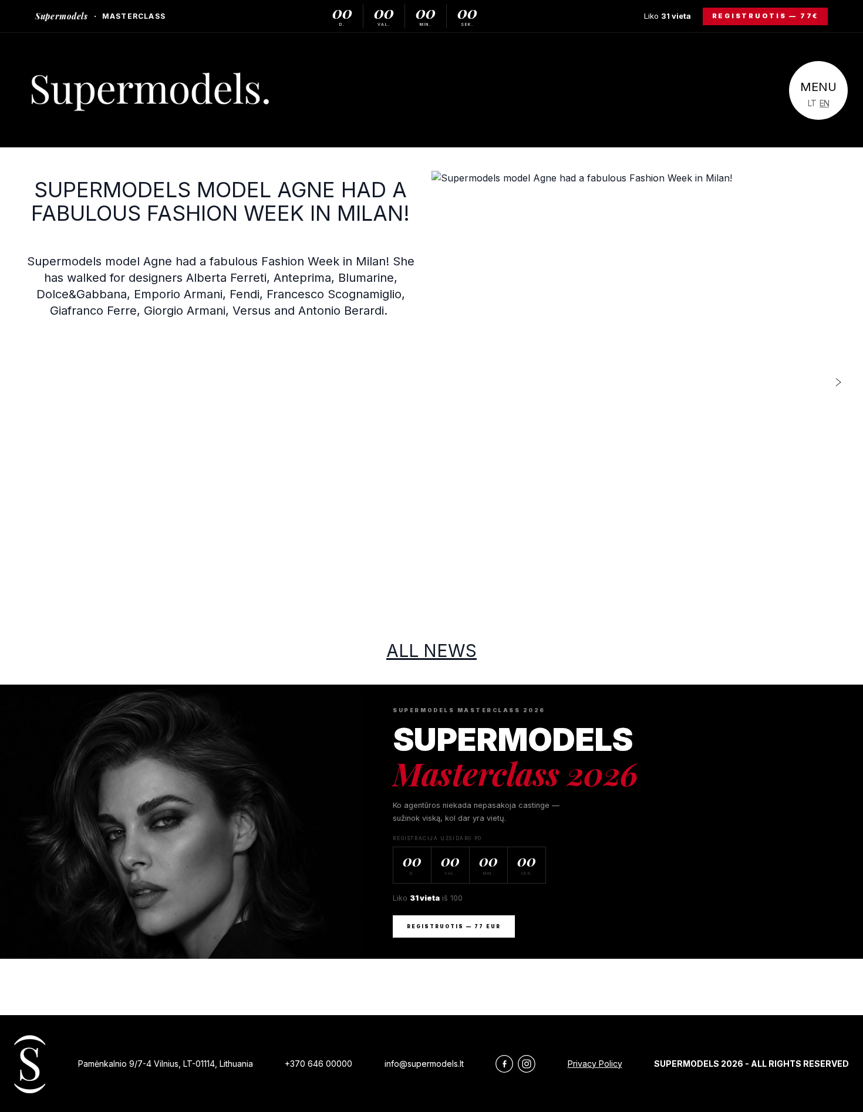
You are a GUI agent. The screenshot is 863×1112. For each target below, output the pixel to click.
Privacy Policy (595, 1064)
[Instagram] (526, 1064)
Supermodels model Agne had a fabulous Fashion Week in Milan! (220, 201)
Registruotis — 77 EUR (454, 926)
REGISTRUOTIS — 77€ (765, 16)
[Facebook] (504, 1064)
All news (431, 650)
